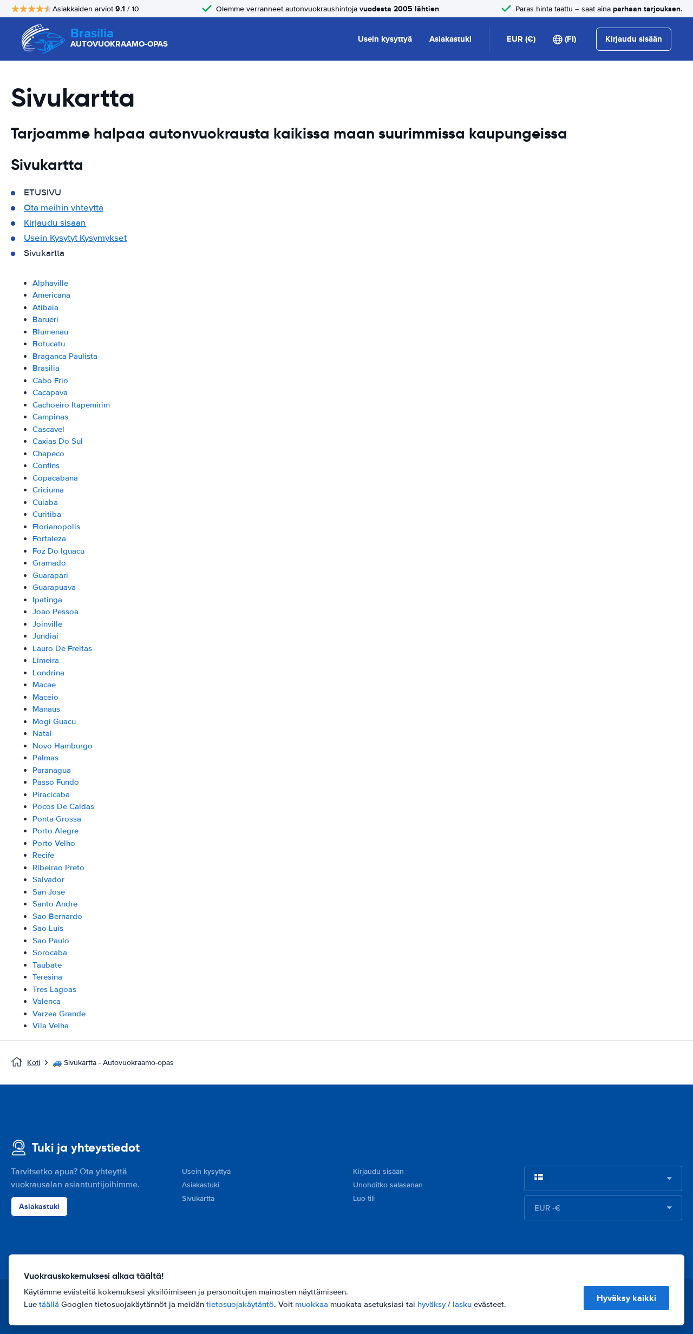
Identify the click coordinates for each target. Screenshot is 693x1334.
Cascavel (48, 429)
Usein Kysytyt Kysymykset (75, 238)
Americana (51, 295)
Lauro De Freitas (62, 648)
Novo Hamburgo (62, 746)
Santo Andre (54, 904)
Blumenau (50, 332)
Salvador (48, 879)
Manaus (46, 709)
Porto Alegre (55, 831)
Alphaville (50, 283)
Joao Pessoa (55, 611)
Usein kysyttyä (385, 39)
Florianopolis (56, 526)
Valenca (46, 1001)
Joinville (47, 624)
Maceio (45, 697)
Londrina (48, 673)
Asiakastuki (450, 39)
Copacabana (55, 478)
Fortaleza (49, 538)
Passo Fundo (55, 782)
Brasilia (46, 368)
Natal (42, 733)
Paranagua (51, 770)
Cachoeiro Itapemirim (71, 405)
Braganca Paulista (64, 356)
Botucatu (48, 344)
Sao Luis (47, 928)
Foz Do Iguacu (58, 551)
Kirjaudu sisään (55, 222)
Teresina (47, 977)
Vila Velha (50, 1025)
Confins (46, 465)
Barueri (45, 319)
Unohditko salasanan (388, 1185)
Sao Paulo (50, 940)
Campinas (50, 417)
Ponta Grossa (56, 819)
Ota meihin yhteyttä (63, 207)
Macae (44, 684)
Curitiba (46, 514)
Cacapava (50, 392)
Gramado (49, 563)
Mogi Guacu (54, 721)
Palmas (45, 758)
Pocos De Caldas (63, 806)
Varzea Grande (59, 1013)
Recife (43, 855)
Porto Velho (53, 843)
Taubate (47, 965)
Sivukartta (198, 1198)
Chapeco (48, 453)
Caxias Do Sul (57, 441)
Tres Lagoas (54, 989)
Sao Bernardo (57, 916)
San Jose (48, 892)
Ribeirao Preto (58, 867)
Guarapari (50, 575)
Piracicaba (51, 794)
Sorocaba (49, 952)
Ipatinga (47, 599)
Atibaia (45, 307)
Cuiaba (45, 502)
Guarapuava (54, 587)
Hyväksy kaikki (626, 1298)
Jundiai (45, 636)
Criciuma (48, 490)
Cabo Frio (50, 380)
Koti (33, 1062)
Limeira (45, 660)
